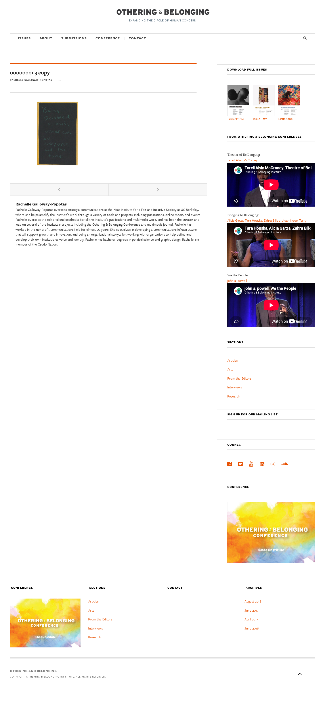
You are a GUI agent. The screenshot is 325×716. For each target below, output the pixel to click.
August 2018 (253, 601)
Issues (24, 38)
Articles (232, 360)
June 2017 (251, 610)
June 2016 (252, 628)
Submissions (74, 38)
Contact (137, 38)
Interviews (234, 387)
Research (233, 396)
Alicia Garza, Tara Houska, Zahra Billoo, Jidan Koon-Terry (266, 220)
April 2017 (251, 619)
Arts (230, 369)
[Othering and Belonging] (162, 12)
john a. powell (237, 280)
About (46, 38)
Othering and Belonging (33, 670)
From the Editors (239, 378)
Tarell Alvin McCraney (242, 159)
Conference (108, 38)
